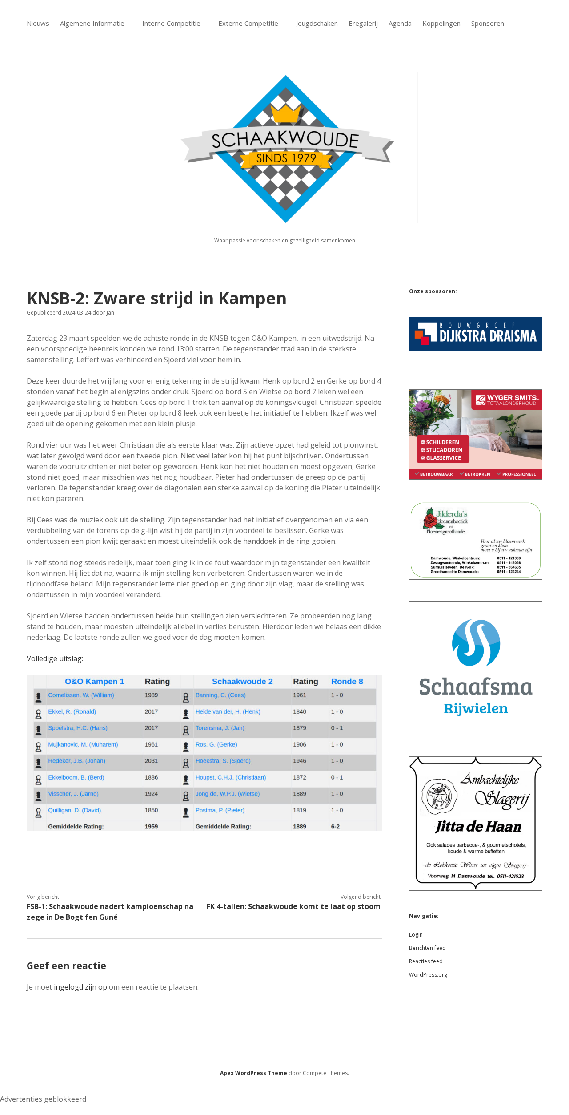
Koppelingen (441, 23)
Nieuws (38, 23)
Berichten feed (427, 948)
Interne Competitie (171, 23)
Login (416, 934)
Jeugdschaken (317, 23)
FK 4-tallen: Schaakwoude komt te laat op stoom (294, 906)
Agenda (400, 23)
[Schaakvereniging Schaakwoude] (284, 218)
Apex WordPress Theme (253, 1073)
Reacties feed (426, 961)
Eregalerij (363, 23)
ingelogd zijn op (80, 987)
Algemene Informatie (92, 23)
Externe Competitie (248, 23)
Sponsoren (487, 23)
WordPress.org (428, 974)
